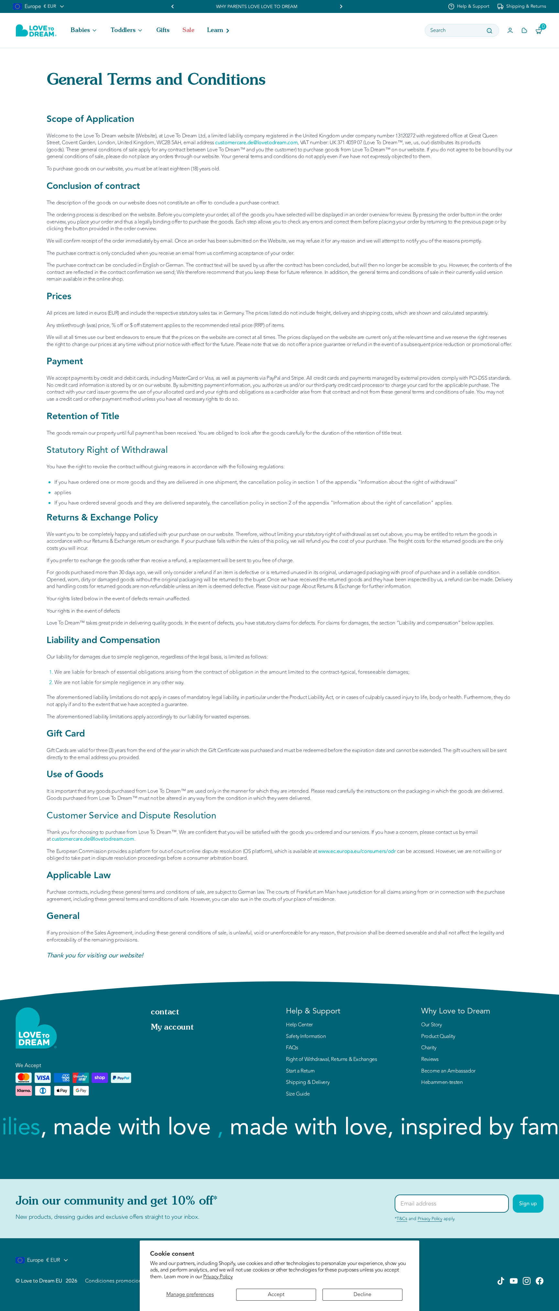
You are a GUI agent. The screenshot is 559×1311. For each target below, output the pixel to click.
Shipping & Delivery (307, 1082)
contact (165, 1012)
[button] (84, 30)
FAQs (292, 1048)
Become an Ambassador (448, 1071)
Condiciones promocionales (118, 1281)
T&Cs (402, 1218)
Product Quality (438, 1036)
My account (172, 1028)
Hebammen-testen (442, 1082)
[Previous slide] (173, 6)
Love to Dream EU (41, 1281)
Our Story (431, 1025)
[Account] (510, 30)
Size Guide (298, 1094)
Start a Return (300, 1071)
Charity (428, 1048)
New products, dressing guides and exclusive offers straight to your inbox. (107, 1216)
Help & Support (473, 6)
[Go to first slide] (341, 6)
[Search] (489, 30)
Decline (362, 1294)
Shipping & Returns (526, 6)
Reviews (429, 1059)
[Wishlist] (524, 30)
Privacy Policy (218, 1277)
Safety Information (306, 1036)
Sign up (528, 1203)
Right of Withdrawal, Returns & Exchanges (331, 1059)
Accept (276, 1294)
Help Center (299, 1025)
